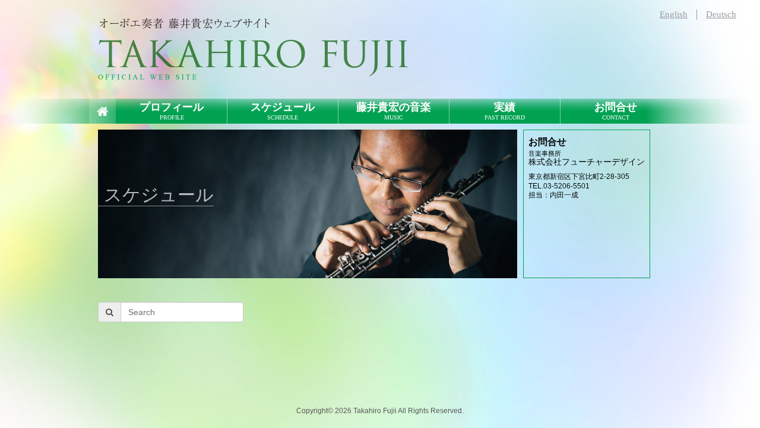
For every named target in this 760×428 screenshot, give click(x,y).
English (674, 14)
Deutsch (721, 14)
